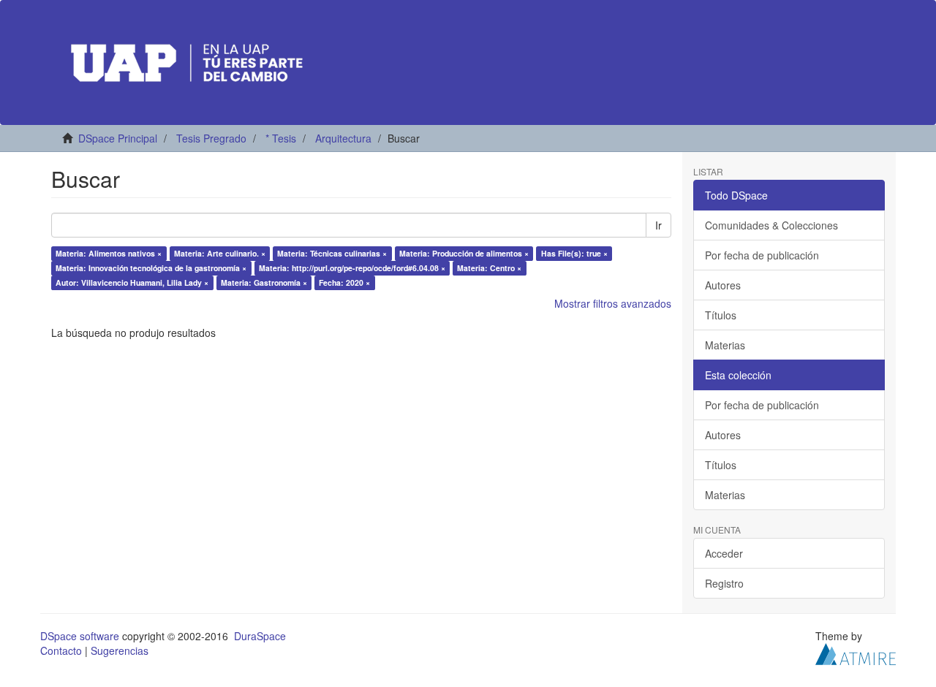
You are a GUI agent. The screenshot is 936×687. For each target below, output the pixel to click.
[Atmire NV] (855, 652)
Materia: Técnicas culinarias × (332, 253)
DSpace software (79, 636)
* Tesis (280, 138)
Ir (658, 225)
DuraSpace (260, 636)
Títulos (720, 315)
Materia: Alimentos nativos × (109, 253)
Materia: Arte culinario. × (219, 253)
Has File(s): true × (574, 253)
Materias (725, 345)
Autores (723, 285)
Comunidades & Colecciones (771, 225)
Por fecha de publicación (762, 255)
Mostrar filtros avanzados (612, 303)
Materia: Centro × (489, 267)
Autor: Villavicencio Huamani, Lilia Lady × (132, 282)
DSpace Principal (117, 138)
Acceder (724, 553)
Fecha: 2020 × (344, 282)
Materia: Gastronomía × (264, 282)
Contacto (61, 650)
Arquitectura (343, 138)
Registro (724, 583)
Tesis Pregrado (211, 138)
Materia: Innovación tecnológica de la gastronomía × (151, 267)
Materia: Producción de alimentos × (464, 253)
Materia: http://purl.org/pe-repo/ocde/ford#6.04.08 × (352, 267)
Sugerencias (119, 650)
